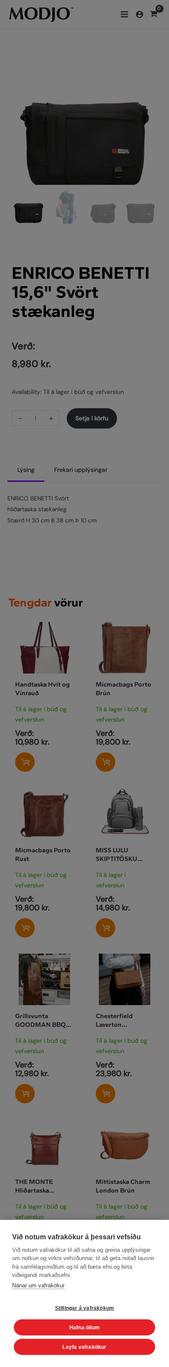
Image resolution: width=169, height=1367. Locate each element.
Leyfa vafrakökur (84, 1347)
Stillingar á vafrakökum (84, 1308)
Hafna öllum (84, 1328)
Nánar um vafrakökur (38, 1285)
